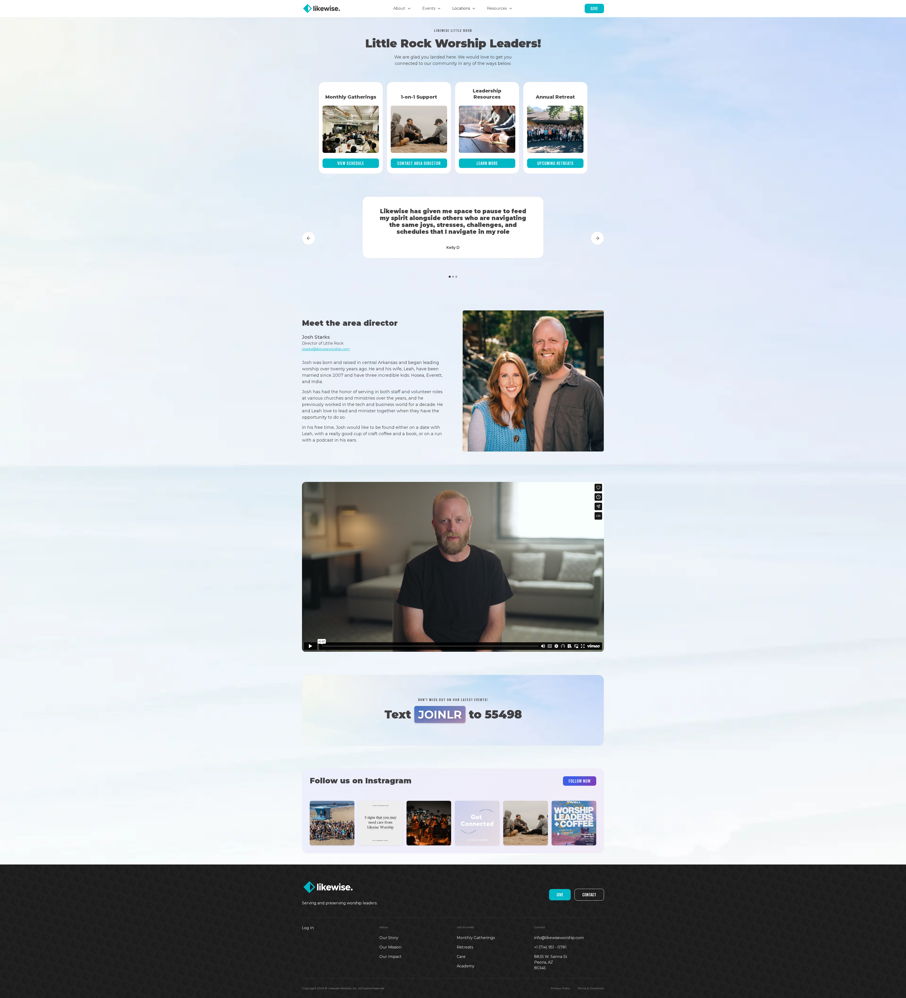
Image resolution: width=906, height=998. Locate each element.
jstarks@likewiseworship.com (326, 349)
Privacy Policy (560, 988)
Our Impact (390, 956)
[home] (333, 8)
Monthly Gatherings (476, 937)
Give (594, 8)
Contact (589, 895)
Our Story (388, 937)
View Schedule (350, 163)
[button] (402, 8)
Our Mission (390, 947)
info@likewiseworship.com (559, 937)
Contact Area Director (419, 163)
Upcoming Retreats (555, 163)
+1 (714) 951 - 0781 (550, 947)
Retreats (465, 947)
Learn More (487, 163)
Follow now (580, 781)
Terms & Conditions (591, 988)
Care (461, 956)
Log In (308, 928)
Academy (465, 966)
